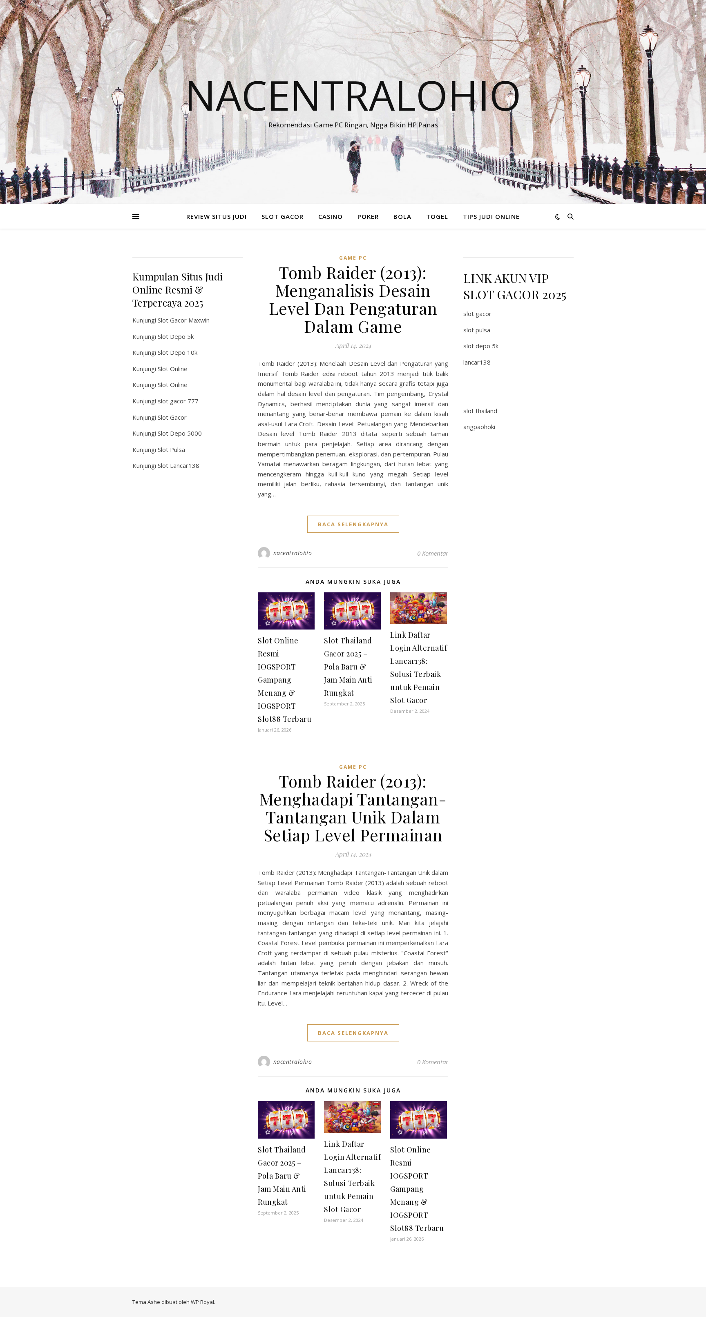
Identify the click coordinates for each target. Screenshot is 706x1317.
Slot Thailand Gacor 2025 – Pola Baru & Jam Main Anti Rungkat (348, 667)
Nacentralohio (353, 94)
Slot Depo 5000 (180, 433)
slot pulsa (476, 330)
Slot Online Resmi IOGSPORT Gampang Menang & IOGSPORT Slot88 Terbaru (284, 680)
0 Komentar (432, 553)
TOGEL (437, 216)
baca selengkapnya (353, 524)
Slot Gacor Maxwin (184, 320)
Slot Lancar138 (178, 465)
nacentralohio (292, 553)
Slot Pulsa (171, 449)
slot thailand (480, 411)
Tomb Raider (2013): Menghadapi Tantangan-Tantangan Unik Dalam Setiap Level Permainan (353, 807)
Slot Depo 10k (177, 352)
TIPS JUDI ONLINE (491, 216)
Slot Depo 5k (176, 336)
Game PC (353, 257)
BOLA (402, 216)
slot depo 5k (480, 346)
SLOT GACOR (282, 216)
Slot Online (173, 369)
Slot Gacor (172, 417)
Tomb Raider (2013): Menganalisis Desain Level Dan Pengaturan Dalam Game (353, 299)
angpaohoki (479, 427)
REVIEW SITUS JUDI (216, 216)
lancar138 (477, 362)
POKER (368, 216)
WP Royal (202, 1302)
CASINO (330, 216)
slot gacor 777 (178, 401)
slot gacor (477, 313)
